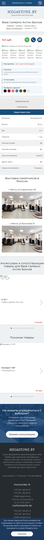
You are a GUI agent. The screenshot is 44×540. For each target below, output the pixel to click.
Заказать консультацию (22, 434)
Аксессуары (30, 26)
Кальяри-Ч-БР (8, 368)
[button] (41, 302)
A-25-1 (4, 299)
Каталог (19, 26)
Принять (22, 534)
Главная (10, 26)
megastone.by (22, 449)
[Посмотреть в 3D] (5, 278)
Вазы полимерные (14, 28)
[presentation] (6, 46)
